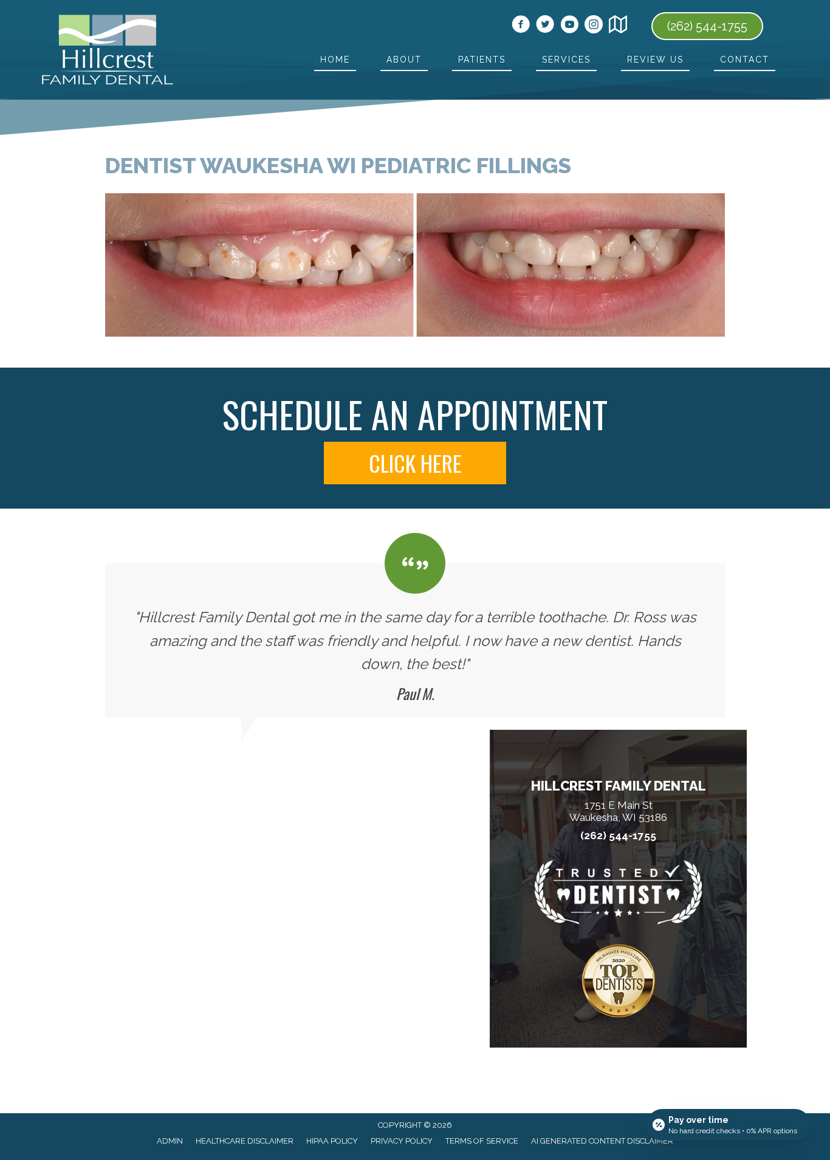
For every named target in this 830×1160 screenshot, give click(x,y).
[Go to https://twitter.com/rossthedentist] (545, 26)
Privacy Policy (402, 1140)
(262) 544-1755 (618, 836)
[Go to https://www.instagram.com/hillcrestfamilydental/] (594, 26)
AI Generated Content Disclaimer (602, 1140)
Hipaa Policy (332, 1140)
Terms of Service (481, 1140)
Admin (170, 1140)
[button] (415, 463)
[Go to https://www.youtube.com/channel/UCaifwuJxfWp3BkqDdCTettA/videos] (569, 26)
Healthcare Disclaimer (244, 1140)
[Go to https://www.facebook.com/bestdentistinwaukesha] (521, 26)
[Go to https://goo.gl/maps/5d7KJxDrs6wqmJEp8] (618, 26)
